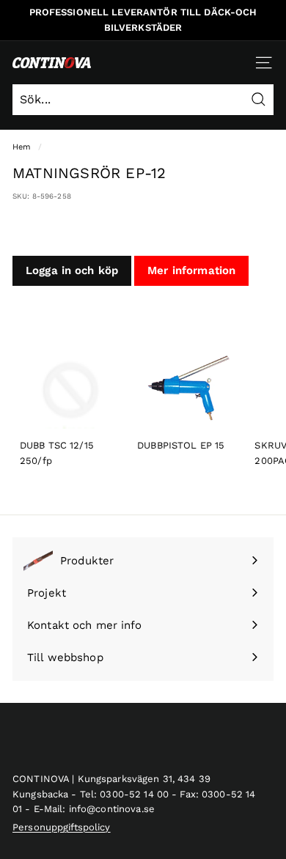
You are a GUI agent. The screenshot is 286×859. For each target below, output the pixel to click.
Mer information (191, 270)
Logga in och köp (72, 270)
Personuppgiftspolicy (61, 827)
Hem (21, 147)
